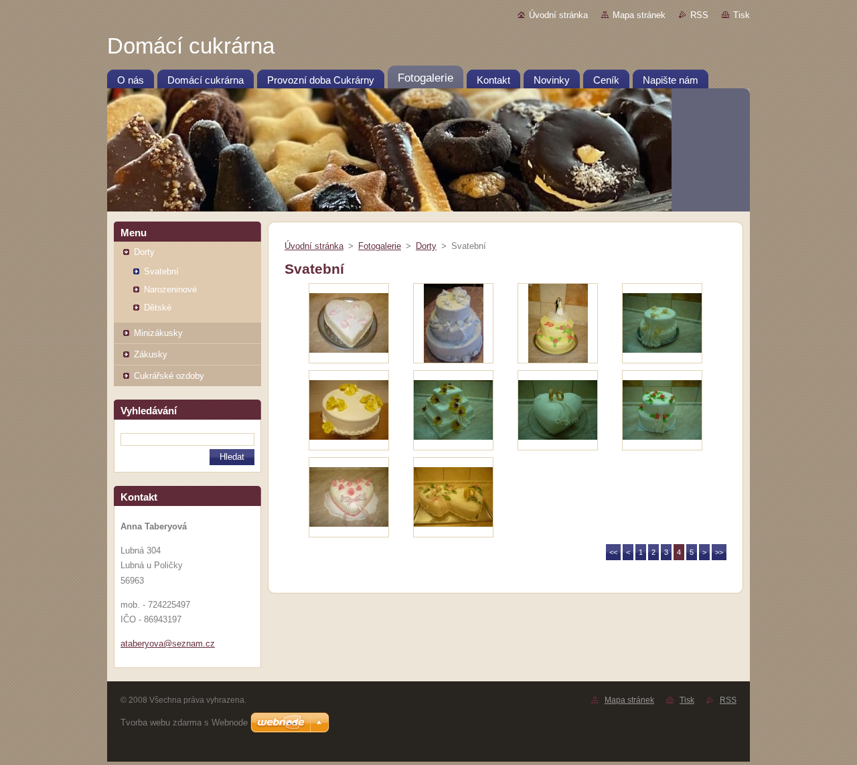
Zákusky (150, 354)
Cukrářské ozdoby (169, 376)
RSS (699, 15)
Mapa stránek (639, 15)
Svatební (161, 271)
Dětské (157, 308)
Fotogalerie (379, 246)
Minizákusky (158, 333)
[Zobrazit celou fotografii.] (349, 323)
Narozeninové (170, 289)
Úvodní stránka (558, 15)
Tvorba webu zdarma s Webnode (184, 722)
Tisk (741, 15)
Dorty (144, 252)
